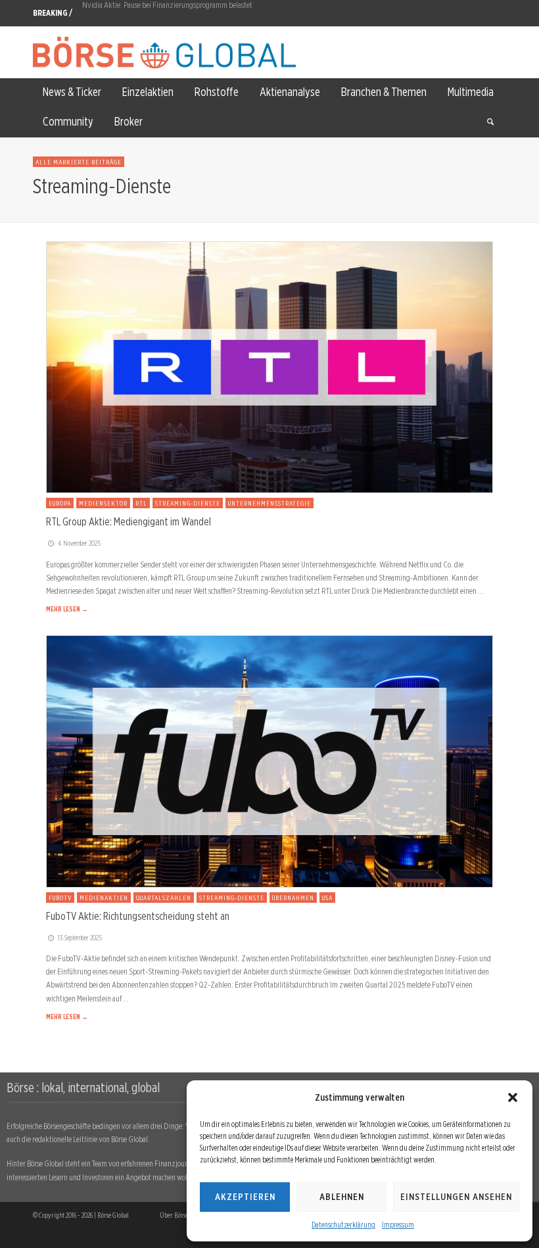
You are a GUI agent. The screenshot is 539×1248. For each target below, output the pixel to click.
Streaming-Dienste (187, 503)
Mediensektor (103, 503)
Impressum (398, 1225)
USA (327, 897)
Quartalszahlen (163, 897)
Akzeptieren (245, 1197)
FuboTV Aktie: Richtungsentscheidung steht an (137, 916)
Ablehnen (341, 1197)
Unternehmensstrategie (269, 503)
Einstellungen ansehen (456, 1197)
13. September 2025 (80, 938)
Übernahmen (293, 897)
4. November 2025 (79, 543)
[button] (512, 1097)
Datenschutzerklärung (343, 1225)
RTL (141, 503)
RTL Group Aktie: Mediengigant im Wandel (128, 521)
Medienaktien (104, 897)
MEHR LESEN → (67, 609)
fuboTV (60, 897)
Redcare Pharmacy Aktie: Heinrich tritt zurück (150, 13)
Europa (60, 503)
